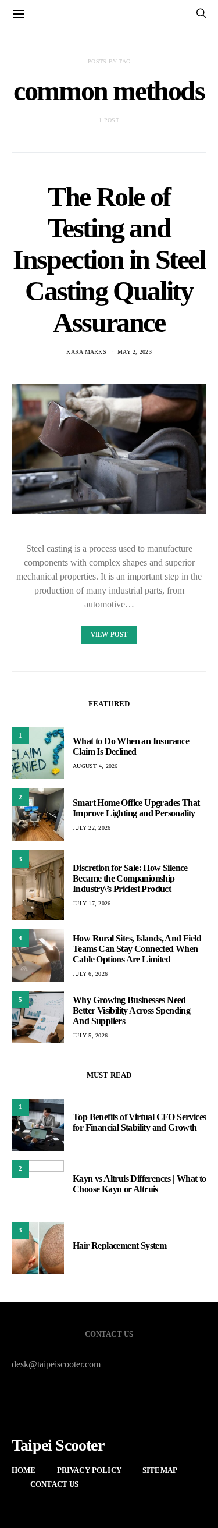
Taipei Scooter (58, 1445)
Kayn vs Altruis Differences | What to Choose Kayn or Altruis (139, 1184)
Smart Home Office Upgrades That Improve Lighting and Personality (136, 808)
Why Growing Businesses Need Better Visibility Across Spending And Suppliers (131, 1010)
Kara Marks (86, 352)
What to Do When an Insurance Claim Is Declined (131, 746)
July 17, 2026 (91, 903)
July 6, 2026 (90, 974)
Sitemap (159, 1470)
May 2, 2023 (134, 352)
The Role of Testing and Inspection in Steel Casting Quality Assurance (109, 259)
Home (24, 1470)
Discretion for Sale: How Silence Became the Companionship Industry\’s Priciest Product (130, 878)
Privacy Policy (89, 1470)
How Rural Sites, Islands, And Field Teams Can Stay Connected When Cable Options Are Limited (137, 948)
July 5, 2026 (90, 1035)
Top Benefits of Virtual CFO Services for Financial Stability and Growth (139, 1122)
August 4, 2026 (95, 766)
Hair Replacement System (119, 1245)
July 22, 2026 (91, 828)
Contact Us (54, 1484)
